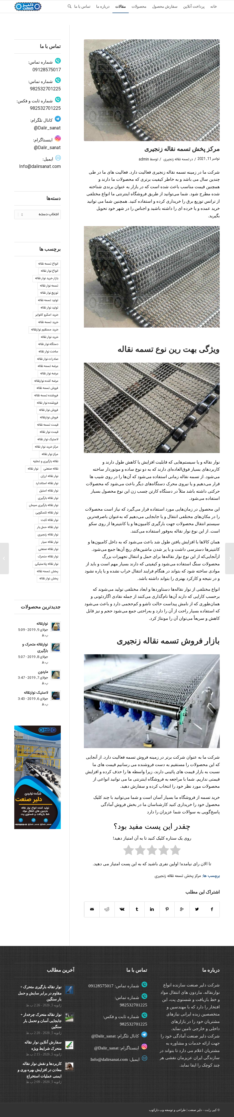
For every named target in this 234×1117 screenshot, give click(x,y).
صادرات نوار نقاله (47, 359)
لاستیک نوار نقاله (47, 439)
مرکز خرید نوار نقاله (46, 447)
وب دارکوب (156, 1110)
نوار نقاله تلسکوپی (47, 512)
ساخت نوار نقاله (48, 351)
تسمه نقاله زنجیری (176, 159)
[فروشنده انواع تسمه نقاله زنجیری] (229, 558)
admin (144, 159)
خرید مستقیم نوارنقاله (44, 329)
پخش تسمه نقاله (47, 571)
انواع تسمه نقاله (48, 264)
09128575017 (47, 70)
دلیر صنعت (195, 1110)
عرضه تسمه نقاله (48, 366)
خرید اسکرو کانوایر (46, 315)
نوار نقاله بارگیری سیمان (43, 505)
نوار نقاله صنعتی (48, 549)
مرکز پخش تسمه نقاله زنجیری (182, 148)
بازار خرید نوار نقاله (46, 278)
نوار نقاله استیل (48, 490)
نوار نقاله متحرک (48, 556)
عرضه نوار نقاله (49, 373)
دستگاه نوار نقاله (48, 344)
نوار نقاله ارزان (49, 476)
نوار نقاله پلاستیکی (46, 564)
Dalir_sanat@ (47, 128)
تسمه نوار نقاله (49, 286)
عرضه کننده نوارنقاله (46, 381)
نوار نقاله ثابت (49, 520)
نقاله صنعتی (51, 469)
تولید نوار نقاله (49, 307)
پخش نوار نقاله (48, 578)
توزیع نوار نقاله (49, 293)
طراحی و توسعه (175, 1110)
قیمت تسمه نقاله (47, 425)
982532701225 (45, 89)
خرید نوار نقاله (49, 337)
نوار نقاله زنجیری (48, 534)
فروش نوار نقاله (48, 410)
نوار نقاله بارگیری (48, 498)
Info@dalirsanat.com (40, 166)
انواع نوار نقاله (49, 271)
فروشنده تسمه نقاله (46, 395)
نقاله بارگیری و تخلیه (45, 461)
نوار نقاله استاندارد (47, 483)
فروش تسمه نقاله (47, 388)
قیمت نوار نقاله (49, 432)
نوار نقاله (33, 469)
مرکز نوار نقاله (50, 454)
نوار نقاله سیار (49, 542)
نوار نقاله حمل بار (47, 527)
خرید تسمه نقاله (48, 322)
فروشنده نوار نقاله (47, 403)
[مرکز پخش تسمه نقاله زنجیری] (152, 90)
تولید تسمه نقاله (48, 300)
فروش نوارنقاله (49, 417)
